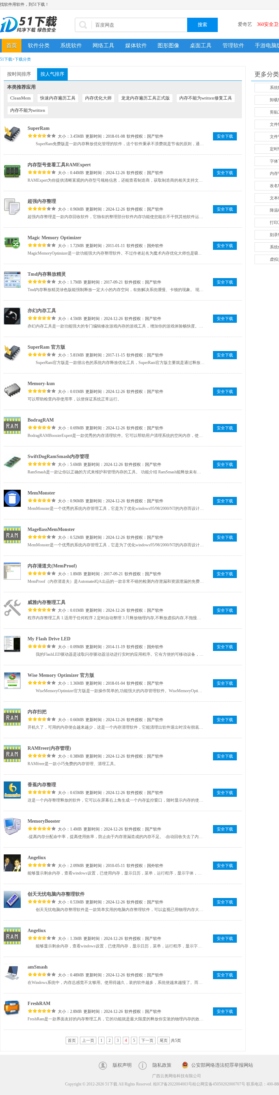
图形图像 (168, 45)
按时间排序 (19, 74)
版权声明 (122, 1065)
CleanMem (20, 98)
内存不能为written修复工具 (205, 98)
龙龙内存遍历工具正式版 (145, 98)
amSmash (38, 967)
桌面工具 (201, 45)
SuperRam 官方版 (46, 347)
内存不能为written (27, 110)
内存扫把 (37, 711)
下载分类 (23, 59)
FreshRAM (39, 1003)
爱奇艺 (245, 24)
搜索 (202, 24)
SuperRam (39, 128)
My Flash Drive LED (49, 638)
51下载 (6, 59)
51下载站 (30, 24)
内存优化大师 (98, 98)
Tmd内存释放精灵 (47, 274)
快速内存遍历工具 (58, 98)
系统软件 (71, 45)
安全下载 (225, 136)
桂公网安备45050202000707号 (218, 1084)
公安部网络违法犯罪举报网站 (222, 1065)
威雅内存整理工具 (47, 602)
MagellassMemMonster (51, 529)
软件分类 (39, 45)
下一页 (147, 1040)
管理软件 (233, 45)
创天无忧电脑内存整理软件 (56, 894)
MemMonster (41, 493)
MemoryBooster (44, 821)
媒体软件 (136, 45)
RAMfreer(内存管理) (49, 748)
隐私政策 (161, 1065)
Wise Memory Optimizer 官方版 (61, 675)
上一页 (88, 1040)
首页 (11, 45)
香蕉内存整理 (42, 784)
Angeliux (37, 857)
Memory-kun (41, 383)
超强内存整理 (42, 201)
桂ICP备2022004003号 (172, 1084)
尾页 (164, 1040)
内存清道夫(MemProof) (52, 565)
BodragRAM (41, 420)
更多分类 (267, 74)
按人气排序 (52, 74)
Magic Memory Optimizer (54, 237)
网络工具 (103, 45)
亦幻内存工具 (42, 310)
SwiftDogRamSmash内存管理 (58, 456)
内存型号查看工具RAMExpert (59, 164)
